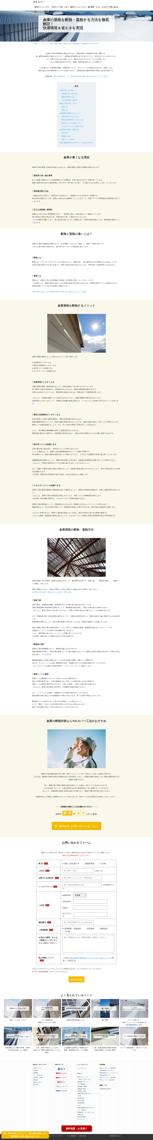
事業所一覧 (80, 1114)
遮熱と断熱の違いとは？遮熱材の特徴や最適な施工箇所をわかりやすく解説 (80, 76)
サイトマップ (81, 1119)
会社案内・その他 (37, 1077)
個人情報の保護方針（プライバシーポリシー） (90, 957)
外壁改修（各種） (82, 1091)
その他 (103, 863)
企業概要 (35, 1073)
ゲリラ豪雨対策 (82, 1084)
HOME (35, 43)
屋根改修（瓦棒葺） (83, 1086)
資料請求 (104, 928)
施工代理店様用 (82, 1117)
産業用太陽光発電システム (84, 1093)
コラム (98, 7)
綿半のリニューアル (42, 7)
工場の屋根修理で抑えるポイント (86, 1107)
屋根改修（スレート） (83, 1081)
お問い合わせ (82, 1136)
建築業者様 (89, 863)
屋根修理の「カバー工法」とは (86, 1112)
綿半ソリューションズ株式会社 (108, 1077)
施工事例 (91, 7)
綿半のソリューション (78, 7)
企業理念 (35, 1070)
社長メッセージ (37, 1068)
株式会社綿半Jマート (105, 1075)
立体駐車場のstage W (105, 1089)
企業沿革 (35, 1080)
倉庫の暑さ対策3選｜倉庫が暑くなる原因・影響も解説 (51, 592)
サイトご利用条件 (71, 1136)
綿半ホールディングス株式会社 (108, 1068)
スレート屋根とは (82, 1110)
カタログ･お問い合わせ (110, 7)
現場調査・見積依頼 (72, 928)
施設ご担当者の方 (71, 863)
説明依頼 (90, 928)
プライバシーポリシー (57, 1136)
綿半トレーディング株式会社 (107, 1080)
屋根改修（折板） (82, 1089)
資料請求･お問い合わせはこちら (78, 826)
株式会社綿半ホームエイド (107, 1070)
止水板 (79, 1096)
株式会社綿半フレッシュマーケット (109, 1073)
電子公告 (35, 1084)
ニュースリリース (82, 1068)
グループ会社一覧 (37, 1075)
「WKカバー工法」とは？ (59, 7)
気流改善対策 (81, 1103)
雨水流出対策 (81, 1098)
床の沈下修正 (81, 1100)
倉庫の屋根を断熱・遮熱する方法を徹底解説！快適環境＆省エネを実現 (74, 43)
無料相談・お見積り (76, 1128)
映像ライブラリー (37, 1082)
